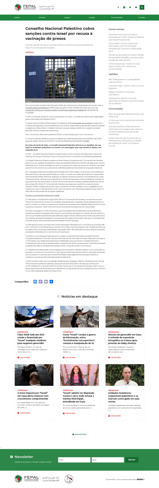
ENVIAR (131, 460)
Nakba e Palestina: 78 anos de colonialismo (121, 93)
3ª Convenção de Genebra (81, 123)
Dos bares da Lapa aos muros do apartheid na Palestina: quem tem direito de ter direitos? (126, 101)
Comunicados (117, 17)
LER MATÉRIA (25, 357)
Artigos (67, 17)
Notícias (42, 17)
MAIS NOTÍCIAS (81, 434)
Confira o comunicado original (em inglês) (42, 195)
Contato (141, 17)
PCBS (86, 141)
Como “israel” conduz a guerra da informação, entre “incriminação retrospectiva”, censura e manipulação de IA (125, 47)
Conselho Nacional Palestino (37, 108)
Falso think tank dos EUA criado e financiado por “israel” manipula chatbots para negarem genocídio (126, 37)
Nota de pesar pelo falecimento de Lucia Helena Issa (126, 115)
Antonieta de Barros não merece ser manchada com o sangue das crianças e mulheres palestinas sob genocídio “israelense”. (126, 130)
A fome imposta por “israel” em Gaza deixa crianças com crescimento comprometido (124, 66)
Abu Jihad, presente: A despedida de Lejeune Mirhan (124, 80)
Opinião (92, 17)
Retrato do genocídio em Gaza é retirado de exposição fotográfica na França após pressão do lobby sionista (126, 57)
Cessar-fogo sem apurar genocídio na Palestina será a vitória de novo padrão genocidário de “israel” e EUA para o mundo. (125, 142)
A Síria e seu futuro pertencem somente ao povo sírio (126, 121)
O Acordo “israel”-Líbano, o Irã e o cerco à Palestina (126, 87)
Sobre (17, 17)
